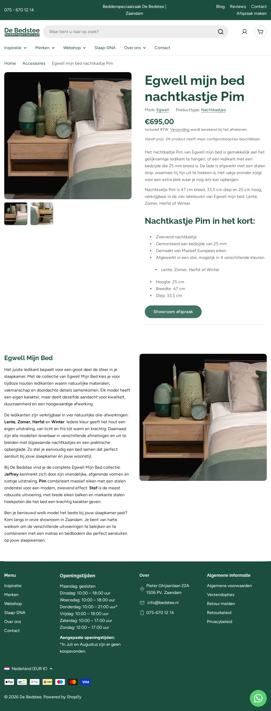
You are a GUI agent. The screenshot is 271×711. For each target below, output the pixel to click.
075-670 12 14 (160, 612)
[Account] (244, 32)
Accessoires (33, 63)
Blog (220, 6)
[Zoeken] (221, 32)
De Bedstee (31, 696)
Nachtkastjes (213, 109)
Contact (259, 6)
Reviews (238, 6)
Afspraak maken (252, 13)
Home (10, 63)
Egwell (162, 109)
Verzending (179, 129)
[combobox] (135, 31)
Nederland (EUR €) (29, 668)
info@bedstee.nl (162, 602)
